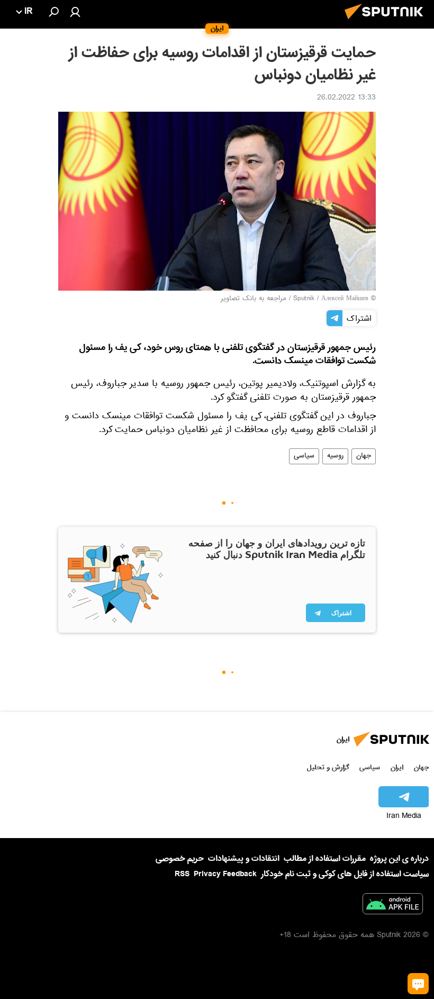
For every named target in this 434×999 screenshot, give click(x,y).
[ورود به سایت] (75, 11)
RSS (182, 874)
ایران (397, 767)
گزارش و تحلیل (328, 767)
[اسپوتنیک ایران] (386, 22)
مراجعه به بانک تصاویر (253, 299)
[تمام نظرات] (418, 983)
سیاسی (304, 456)
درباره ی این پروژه (399, 858)
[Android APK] (393, 906)
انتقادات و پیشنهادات (243, 859)
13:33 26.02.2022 (346, 98)
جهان (363, 456)
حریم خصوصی (180, 858)
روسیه (335, 456)
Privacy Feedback (225, 874)
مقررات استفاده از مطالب (325, 858)
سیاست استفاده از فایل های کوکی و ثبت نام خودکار (345, 874)
